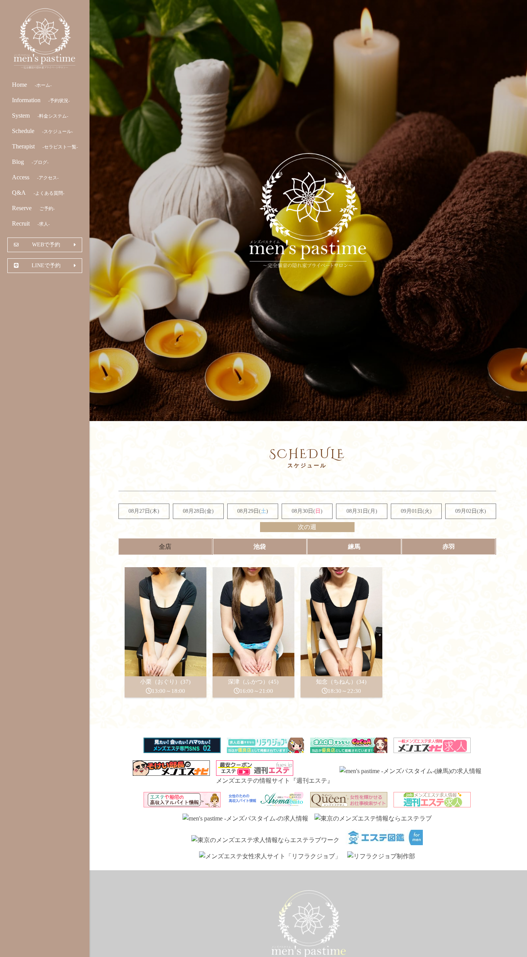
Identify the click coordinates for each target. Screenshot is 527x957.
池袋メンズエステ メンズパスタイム (44, 38)
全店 (165, 546)
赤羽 (449, 546)
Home (32, 84)
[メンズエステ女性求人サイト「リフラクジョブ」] (270, 856)
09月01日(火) (416, 511)
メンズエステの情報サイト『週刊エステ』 (274, 780)
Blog (30, 161)
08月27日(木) (143, 511)
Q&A (38, 192)
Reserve (33, 208)
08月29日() (252, 511)
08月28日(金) (198, 511)
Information (41, 100)
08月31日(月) (361, 511)
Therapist (45, 146)
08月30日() (307, 511)
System (40, 115)
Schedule (42, 131)
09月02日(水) (470, 511)
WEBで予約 (46, 244)
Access (35, 177)
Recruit (31, 223)
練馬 (354, 546)
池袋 (259, 546)
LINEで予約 (46, 265)
